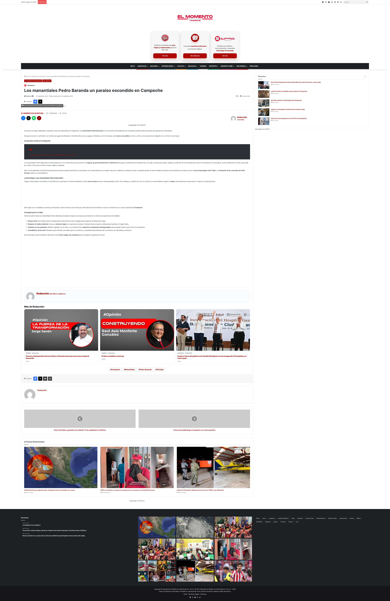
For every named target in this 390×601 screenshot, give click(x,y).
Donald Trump (309, 518)
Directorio (203, 594)
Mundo (352, 518)
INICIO (132, 66)
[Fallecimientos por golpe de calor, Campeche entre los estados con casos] (60, 467)
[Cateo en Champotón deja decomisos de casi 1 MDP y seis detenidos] (213, 467)
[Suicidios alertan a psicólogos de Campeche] (263, 103)
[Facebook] (23, 118)
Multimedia (241, 66)
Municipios (142, 66)
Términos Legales (193, 594)
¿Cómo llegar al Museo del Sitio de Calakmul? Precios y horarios (52, 155)
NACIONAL (259, 522)
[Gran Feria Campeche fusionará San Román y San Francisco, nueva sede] (263, 85)
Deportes (213, 66)
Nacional (154, 66)
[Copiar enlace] (39, 118)
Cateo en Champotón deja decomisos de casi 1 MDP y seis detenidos (200, 490)
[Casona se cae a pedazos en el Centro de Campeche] (263, 121)
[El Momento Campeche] (195, 18)
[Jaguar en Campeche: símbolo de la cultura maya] (263, 112)
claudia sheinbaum (283, 518)
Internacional (167, 66)
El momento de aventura (38, 76)
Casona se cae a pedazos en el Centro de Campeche (289, 118)
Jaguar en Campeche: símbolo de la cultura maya (288, 109)
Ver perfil (240, 120)
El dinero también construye (113, 356)
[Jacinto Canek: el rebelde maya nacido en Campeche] (263, 94)
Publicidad (254, 66)
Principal (160, 369)
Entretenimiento (320, 518)
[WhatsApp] (34, 118)
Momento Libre (227, 66)
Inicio (27, 76)
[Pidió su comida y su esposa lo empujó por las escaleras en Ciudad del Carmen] (137, 467)
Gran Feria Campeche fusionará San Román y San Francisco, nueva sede (296, 82)
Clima (293, 518)
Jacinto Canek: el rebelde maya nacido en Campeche (289, 91)
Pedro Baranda (146, 369)
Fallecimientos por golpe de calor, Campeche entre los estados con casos (49, 490)
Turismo (203, 66)
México (359, 518)
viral (297, 522)
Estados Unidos (332, 518)
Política (180, 66)
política (276, 522)
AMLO (258, 518)
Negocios (192, 66)
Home (185, 594)
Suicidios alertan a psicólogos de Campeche (286, 100)
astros (264, 518)
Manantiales (130, 369)
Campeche (115, 369)
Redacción (29, 96)
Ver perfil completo (57, 294)
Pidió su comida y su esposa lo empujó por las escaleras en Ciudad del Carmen (127, 490)
